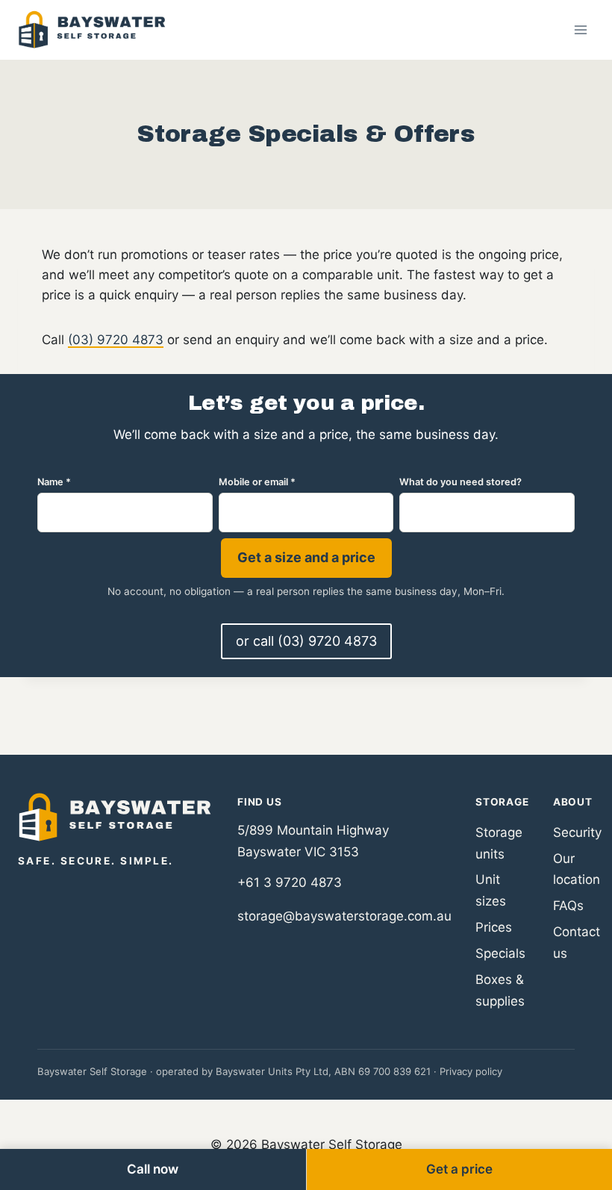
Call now (152, 1169)
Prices (493, 927)
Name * (54, 481)
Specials (500, 953)
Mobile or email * (257, 481)
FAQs (568, 905)
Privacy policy (471, 1071)
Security (577, 832)
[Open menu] (580, 29)
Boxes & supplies (500, 990)
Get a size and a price (306, 557)
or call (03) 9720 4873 (306, 641)
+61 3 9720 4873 (289, 882)
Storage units (498, 843)
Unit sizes (490, 890)
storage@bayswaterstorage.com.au (344, 916)
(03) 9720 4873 (115, 339)
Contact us (576, 942)
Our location (576, 869)
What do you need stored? (460, 481)
